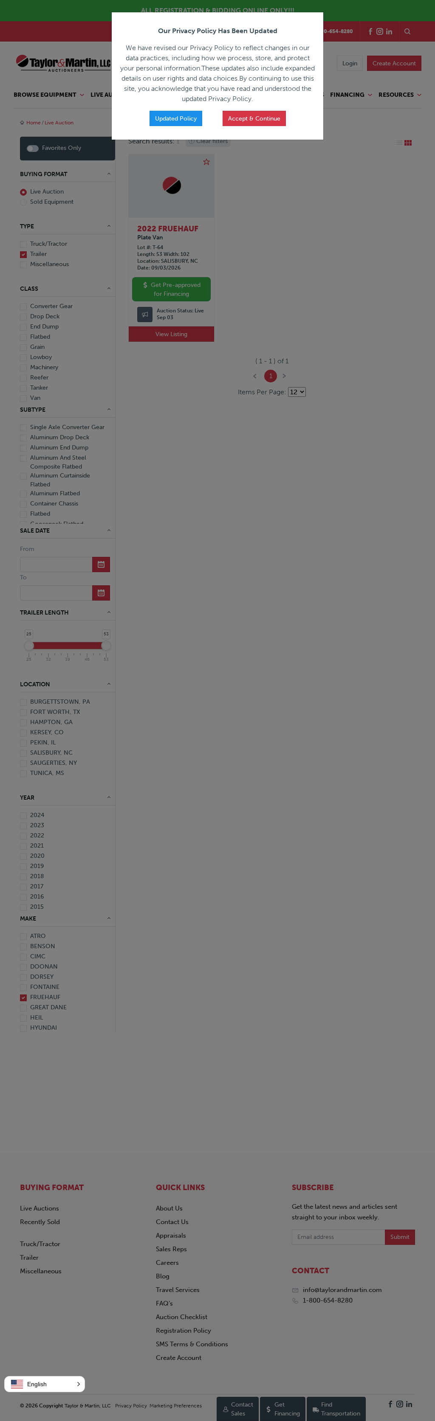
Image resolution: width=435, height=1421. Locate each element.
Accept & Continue (254, 118)
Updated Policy (176, 118)
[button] (45, 1384)
